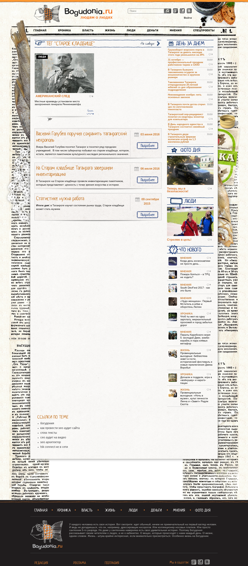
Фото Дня (190, 150)
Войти (188, 17)
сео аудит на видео (53, 437)
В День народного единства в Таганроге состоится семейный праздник (186, 127)
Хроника (64, 30)
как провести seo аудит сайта (60, 428)
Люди (131, 30)
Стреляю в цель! (179, 239)
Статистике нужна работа (60, 198)
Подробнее (148, 145)
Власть (87, 30)
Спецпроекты (204, 30)
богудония (47, 423)
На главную (147, 43)
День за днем (190, 43)
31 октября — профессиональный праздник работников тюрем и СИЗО (185, 62)
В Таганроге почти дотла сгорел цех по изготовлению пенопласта (186, 107)
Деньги (152, 30)
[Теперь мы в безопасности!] (190, 170)
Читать (90, 110)
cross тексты (48, 432)
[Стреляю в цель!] (190, 222)
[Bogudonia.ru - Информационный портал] (73, 14)
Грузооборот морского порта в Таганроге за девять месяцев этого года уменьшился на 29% (186, 52)
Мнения (176, 30)
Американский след (53, 96)
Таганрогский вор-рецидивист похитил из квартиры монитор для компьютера (186, 117)
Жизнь (110, 30)
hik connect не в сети (54, 446)
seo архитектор (50, 442)
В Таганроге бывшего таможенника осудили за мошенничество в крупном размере (184, 74)
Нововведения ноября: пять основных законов (185, 96)
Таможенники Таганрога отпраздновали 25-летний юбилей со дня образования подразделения (185, 86)
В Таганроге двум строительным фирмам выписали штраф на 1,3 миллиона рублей (182, 138)
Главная (39, 30)
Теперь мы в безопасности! (177, 190)
